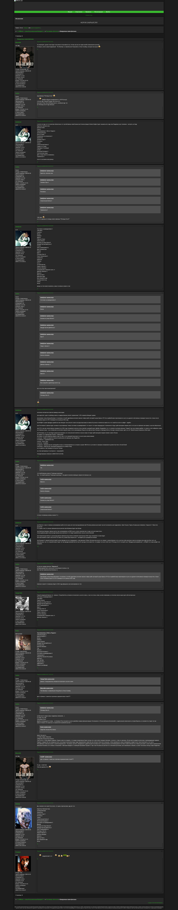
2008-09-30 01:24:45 (48, 409)
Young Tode (18, 593)
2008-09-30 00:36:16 (48, 166)
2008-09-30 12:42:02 (48, 460)
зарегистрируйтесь (36, 27)
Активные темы (89, 15)
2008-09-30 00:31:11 (48, 121)
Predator (18, 852)
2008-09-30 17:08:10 (48, 563)
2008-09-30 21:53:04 (48, 629)
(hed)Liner (18, 122)
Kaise (17, 631)
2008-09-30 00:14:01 (48, 92)
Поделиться (40, 41)
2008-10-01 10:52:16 (48, 674)
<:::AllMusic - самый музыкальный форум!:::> (31, 31)
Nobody (17, 804)
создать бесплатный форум (155, 902)
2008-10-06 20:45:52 (48, 851)
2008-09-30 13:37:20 (48, 522)
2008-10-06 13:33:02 (48, 752)
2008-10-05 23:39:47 (48, 703)
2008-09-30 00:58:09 (48, 225)
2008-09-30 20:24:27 (48, 592)
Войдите (26, 27)
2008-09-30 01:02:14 (48, 292)
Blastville (18, 42)
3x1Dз (17, 93)
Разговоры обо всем (52, 31)
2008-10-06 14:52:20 (48, 803)
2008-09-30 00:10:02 (48, 41)
